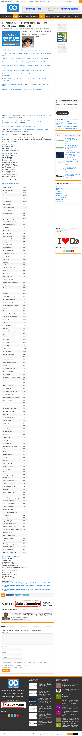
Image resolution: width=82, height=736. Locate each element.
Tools (58, 16)
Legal (54, 16)
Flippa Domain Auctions (9, 570)
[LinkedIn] (69, 1)
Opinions (9, 16)
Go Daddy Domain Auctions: (11, 183)
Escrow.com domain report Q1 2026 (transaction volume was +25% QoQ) (72, 154)
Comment (5, 632)
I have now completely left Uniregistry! (67, 128)
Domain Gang (60, 188)
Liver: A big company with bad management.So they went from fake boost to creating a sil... (71, 702)
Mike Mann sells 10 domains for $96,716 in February (71, 161)
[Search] (80, 1)
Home (3, 16)
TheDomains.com (61, 197)
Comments (72, 135)
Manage (27, 16)
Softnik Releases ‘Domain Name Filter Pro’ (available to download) (21, 50)
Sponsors (36, 1)
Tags (79, 135)
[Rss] (66, 1)
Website (4, 657)
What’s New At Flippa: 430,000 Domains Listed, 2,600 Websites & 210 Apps (23, 70)
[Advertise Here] (51, 9)
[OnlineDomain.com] (13, 8)
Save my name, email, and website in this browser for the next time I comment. (26, 662)
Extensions (48, 16)
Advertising (42, 1)
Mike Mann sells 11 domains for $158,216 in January (72, 168)
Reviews (76, 16)
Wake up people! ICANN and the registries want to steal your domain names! (66, 123)
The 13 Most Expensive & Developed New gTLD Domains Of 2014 (27, 129)
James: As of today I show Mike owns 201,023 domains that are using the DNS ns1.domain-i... (70, 720)
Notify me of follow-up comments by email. (16, 665)
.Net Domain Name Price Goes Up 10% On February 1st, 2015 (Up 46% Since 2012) (26, 58)
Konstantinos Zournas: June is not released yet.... (70, 690)
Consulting (22, 1)
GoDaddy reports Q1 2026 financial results (72, 175)
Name (4, 647)
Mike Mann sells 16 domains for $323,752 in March (72, 147)
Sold (42, 16)
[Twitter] (67, 1)
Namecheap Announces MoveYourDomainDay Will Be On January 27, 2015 (24, 62)
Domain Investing (61, 199)
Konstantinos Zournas (8, 28)
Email (4, 652)
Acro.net (58, 186)
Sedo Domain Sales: (8, 145)
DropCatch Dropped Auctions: (11, 556)
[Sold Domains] (27, 603)
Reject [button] (75, 733)
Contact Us (49, 1)
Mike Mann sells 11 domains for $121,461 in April (72, 140)
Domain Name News (29, 28)
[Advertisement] (27, 103)
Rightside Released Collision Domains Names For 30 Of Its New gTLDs (22, 89)
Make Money (35, 16)
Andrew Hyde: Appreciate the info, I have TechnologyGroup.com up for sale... (70, 713)
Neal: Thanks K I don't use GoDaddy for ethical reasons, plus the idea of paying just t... (70, 725)
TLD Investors (60, 201)
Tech (70, 16)
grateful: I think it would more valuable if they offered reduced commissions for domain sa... (70, 707)
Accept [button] (69, 733)
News (16, 16)
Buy (21, 16)
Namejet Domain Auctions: (10, 153)
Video (64, 16)
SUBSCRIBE (62, 113)
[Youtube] (70, 1)
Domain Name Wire (62, 195)
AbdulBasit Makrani (61, 191)
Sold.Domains (30, 1)
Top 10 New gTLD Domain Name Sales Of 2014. (23, 126)
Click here (5, 134)
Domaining (59, 193)
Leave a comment (45, 28)
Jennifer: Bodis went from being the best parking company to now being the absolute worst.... (70, 685)
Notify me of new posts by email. (13, 667)
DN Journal (59, 190)
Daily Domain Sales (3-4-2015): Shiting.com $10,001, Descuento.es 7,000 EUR (27, 583)
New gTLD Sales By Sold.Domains (67, 126)
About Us (17, 1)
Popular (65, 135)
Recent (59, 135)
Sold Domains (36, 28)
